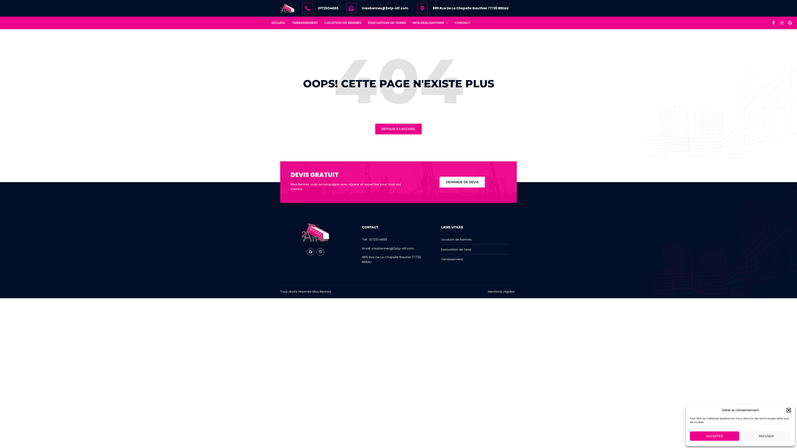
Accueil (278, 23)
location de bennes (343, 23)
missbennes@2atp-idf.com (385, 8)
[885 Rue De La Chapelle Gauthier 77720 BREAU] (422, 8)
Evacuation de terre (387, 23)
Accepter (714, 436)
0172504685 (328, 8)
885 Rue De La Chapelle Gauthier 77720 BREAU (471, 8)
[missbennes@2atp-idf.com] (351, 8)
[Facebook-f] (773, 23)
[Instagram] (782, 23)
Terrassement (305, 23)
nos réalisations (428, 23)
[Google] (790, 23)
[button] (789, 410)
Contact (462, 23)
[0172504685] (307, 8)
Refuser (766, 436)
